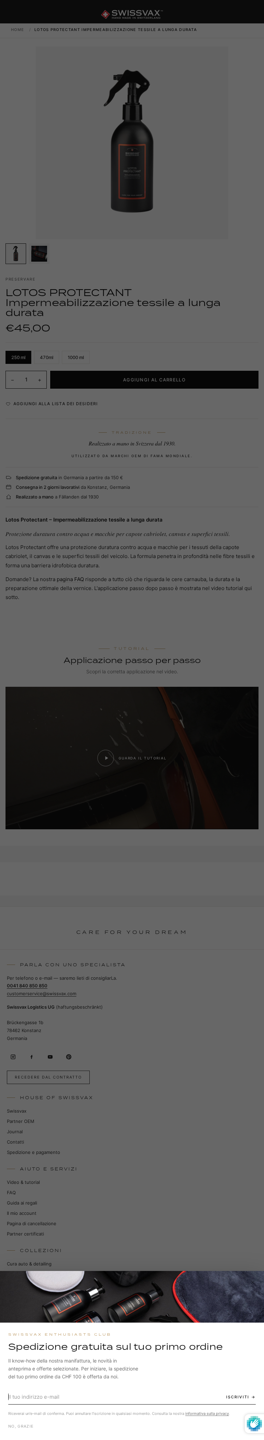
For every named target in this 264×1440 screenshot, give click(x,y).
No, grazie (21, 1426)
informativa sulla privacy (207, 1413)
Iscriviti (237, 1397)
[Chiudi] (252, 1282)
